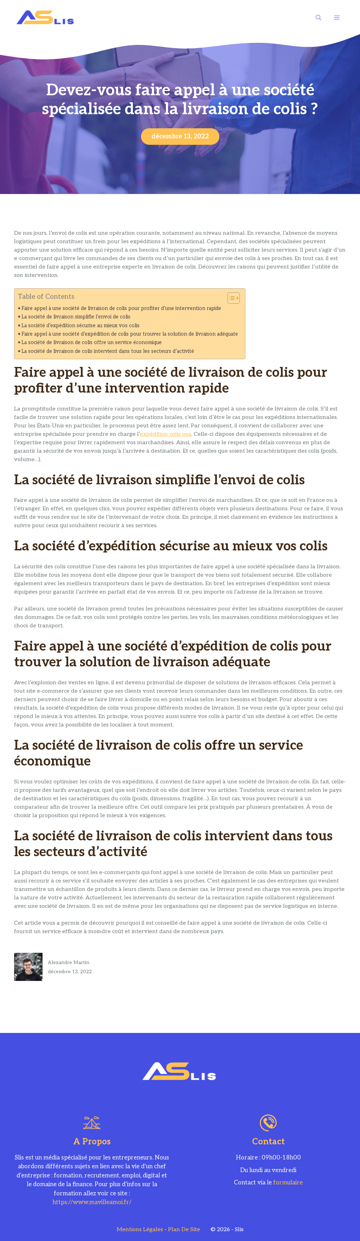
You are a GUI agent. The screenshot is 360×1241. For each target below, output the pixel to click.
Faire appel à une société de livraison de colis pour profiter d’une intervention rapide (121, 308)
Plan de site (184, 1229)
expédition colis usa (165, 434)
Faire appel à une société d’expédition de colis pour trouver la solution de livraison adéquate (129, 334)
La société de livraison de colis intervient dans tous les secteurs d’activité (107, 351)
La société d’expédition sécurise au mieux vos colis (80, 326)
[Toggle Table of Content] (230, 298)
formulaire (288, 1182)
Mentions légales (140, 1229)
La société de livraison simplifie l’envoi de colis (75, 317)
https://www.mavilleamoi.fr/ (91, 1202)
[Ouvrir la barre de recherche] (318, 17)
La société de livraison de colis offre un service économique (91, 342)
